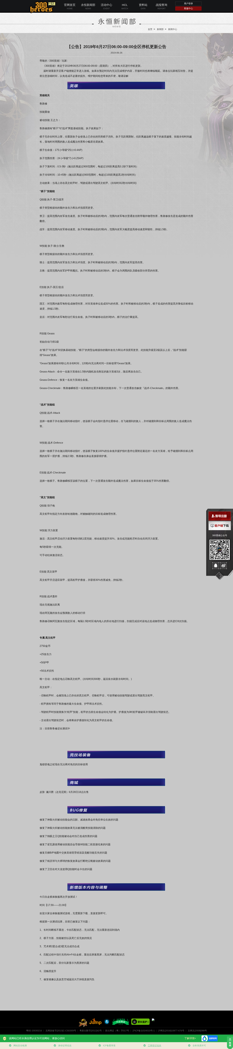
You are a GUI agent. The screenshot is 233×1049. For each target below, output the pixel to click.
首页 (150, 29)
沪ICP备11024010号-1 (144, 1030)
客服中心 (188, 8)
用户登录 (188, 3)
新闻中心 (172, 29)
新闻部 (160, 29)
